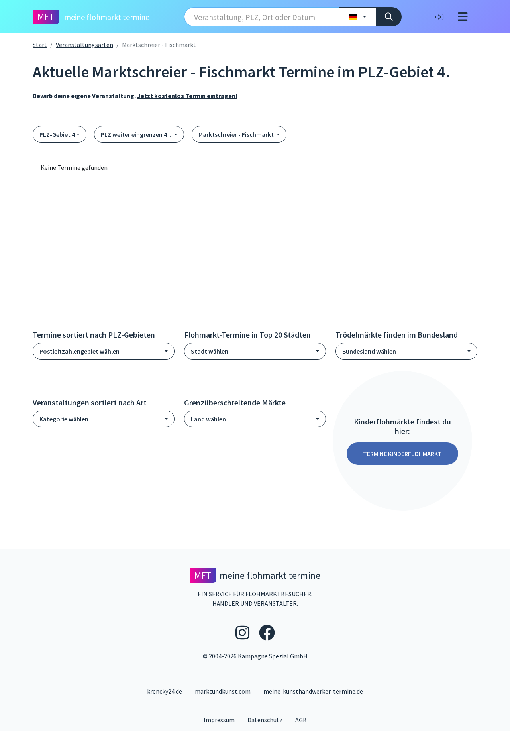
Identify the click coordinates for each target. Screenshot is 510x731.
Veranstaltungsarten (84, 45)
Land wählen (208, 419)
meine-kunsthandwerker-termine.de (313, 691)
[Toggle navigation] (463, 17)
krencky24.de (164, 691)
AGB (304, 719)
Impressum (222, 719)
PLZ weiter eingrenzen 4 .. (137, 134)
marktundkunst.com (223, 691)
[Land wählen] (357, 16)
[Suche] (389, 16)
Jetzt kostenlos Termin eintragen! (187, 96)
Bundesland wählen (369, 351)
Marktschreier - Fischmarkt (236, 134)
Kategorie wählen (63, 419)
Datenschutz (268, 719)
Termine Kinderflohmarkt (402, 454)
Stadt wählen (209, 351)
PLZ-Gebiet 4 (57, 134)
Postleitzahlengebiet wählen (79, 351)
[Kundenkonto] (439, 17)
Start (40, 45)
